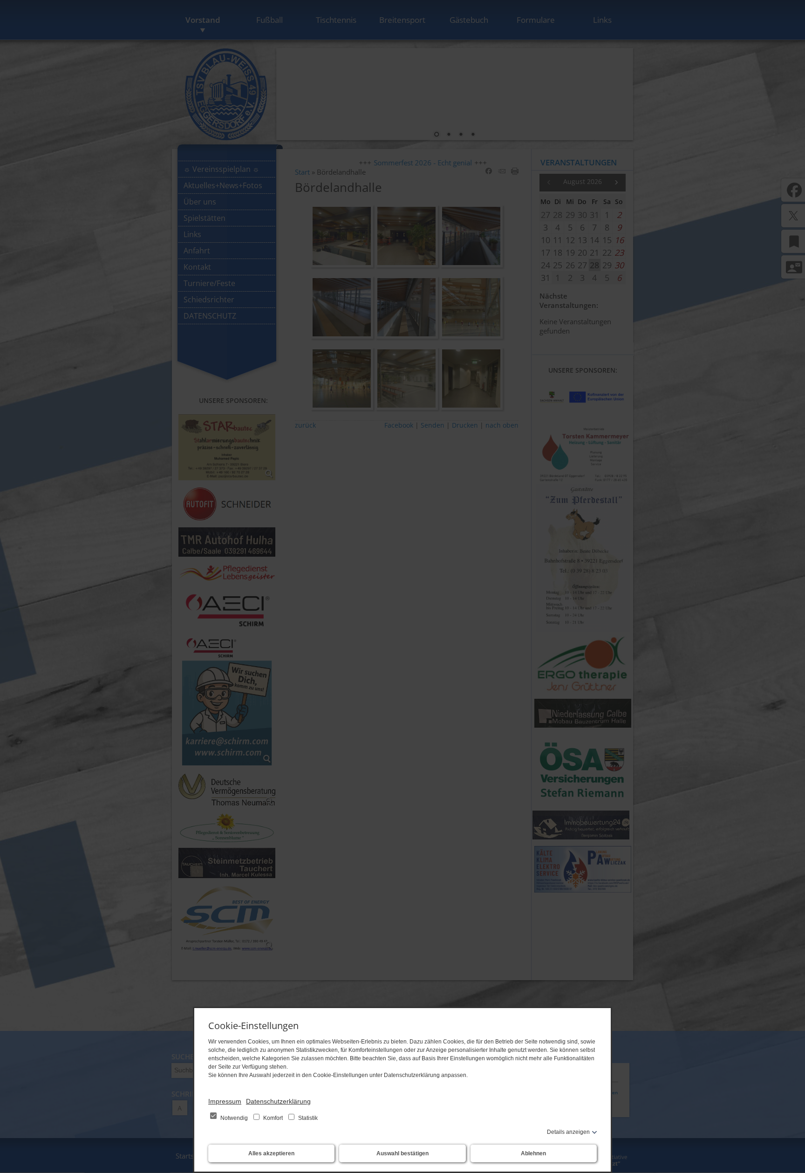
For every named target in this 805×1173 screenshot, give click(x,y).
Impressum (224, 1101)
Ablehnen (533, 1153)
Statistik (307, 1118)
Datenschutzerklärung (278, 1101)
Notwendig (234, 1118)
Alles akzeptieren (271, 1153)
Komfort (273, 1118)
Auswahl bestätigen (402, 1153)
